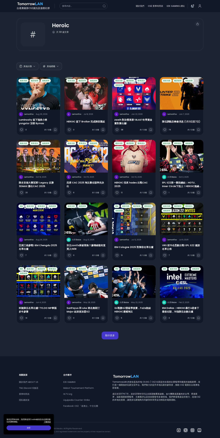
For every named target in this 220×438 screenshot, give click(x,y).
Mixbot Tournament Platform (78, 388)
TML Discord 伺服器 (28, 388)
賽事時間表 (24, 394)
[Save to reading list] (55, 129)
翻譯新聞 (34, 80)
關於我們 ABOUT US (28, 382)
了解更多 (47, 422)
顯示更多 (110, 335)
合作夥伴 (67, 374)
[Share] (197, 24)
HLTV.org (67, 394)
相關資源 (23, 374)
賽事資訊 (141, 80)
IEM (21, 206)
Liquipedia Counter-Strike (76, 399)
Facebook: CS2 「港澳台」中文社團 (80, 405)
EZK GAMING (69, 382)
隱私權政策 (24, 399)
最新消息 (23, 80)
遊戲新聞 (45, 80)
